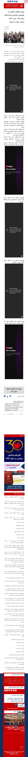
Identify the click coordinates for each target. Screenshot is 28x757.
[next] (15, 726)
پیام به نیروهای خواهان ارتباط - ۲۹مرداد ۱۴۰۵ (14, 513)
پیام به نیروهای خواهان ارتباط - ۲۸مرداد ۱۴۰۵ (14, 635)
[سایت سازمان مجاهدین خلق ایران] (14, 5)
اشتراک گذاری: (20, 396)
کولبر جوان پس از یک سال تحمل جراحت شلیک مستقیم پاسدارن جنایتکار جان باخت (14, 599)
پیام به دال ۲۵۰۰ (20, 522)
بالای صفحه (21, 747)
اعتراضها (7, 27)
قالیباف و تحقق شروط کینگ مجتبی (16, 655)
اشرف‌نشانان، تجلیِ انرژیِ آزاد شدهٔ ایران (15, 606)
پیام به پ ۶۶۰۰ (21, 646)
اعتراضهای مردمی (10, 414)
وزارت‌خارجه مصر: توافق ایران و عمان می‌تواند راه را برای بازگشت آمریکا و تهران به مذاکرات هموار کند (14, 566)
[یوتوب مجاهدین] (12, 1)
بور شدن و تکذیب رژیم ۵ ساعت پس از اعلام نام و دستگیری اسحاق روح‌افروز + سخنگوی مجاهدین (14, 503)
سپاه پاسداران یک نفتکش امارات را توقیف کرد (14, 586)
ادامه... (9, 683)
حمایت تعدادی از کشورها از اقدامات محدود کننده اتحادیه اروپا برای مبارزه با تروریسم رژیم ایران (14, 573)
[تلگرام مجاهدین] (15, 1)
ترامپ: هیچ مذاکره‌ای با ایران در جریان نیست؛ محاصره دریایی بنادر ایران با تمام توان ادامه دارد (14, 553)
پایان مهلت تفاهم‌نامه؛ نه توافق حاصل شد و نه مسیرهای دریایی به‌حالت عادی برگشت (14, 668)
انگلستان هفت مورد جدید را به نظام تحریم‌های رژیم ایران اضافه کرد (14, 541)
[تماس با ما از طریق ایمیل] (14, 690)
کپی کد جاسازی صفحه (18, 402)
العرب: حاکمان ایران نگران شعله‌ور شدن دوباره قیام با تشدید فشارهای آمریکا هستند (14, 589)
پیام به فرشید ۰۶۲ (20, 642)
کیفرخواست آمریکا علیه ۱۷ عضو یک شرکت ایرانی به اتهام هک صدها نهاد (14, 615)
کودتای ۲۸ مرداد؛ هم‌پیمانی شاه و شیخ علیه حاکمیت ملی (14, 663)
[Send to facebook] (5, 396)
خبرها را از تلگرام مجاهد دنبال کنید (14, 390)
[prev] (15, 704)
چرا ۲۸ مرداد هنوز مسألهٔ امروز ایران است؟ (15, 578)
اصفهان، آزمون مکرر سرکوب (12, 708)
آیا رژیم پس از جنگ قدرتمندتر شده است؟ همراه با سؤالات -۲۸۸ (14, 509)
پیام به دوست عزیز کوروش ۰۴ (17, 639)
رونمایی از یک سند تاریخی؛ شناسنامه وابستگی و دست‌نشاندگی (14, 518)
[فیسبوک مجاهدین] (8, 1)
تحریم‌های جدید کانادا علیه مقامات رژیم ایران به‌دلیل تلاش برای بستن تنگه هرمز (14, 594)
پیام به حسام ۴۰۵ (20, 535)
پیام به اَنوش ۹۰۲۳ (20, 652)
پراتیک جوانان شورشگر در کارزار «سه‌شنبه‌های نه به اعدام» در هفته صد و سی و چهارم (14, 610)
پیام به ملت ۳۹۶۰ (20, 649)
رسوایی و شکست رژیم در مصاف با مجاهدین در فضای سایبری (12, 727)
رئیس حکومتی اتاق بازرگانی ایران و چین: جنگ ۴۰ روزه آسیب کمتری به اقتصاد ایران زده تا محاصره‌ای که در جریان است (14, 560)
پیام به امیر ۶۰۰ (20, 538)
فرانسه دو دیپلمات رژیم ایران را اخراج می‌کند (14, 603)
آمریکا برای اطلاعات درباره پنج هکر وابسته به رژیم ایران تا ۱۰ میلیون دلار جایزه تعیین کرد (14, 631)
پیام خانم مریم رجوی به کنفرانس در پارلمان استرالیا (14, 497)
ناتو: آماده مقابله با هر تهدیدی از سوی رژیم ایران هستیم (14, 582)
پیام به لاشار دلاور (20, 528)
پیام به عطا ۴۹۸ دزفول (19, 532)
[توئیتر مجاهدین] (10, 1)
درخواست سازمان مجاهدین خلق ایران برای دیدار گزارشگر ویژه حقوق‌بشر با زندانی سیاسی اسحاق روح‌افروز (14, 547)
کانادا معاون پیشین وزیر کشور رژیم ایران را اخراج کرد (14, 626)
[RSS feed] (17, 2)
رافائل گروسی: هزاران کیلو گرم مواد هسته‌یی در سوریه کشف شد (14, 658)
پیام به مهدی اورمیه (20, 525)
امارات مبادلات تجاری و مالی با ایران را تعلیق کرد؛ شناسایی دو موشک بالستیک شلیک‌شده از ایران (14, 620)
